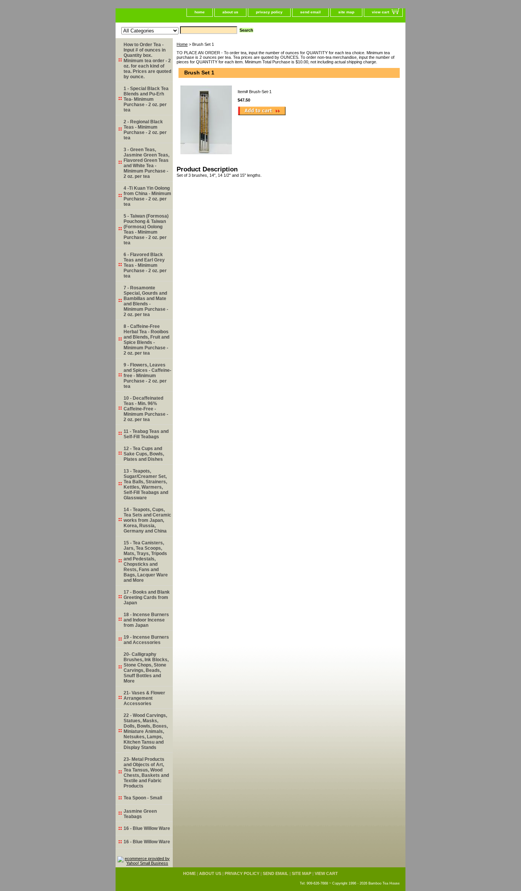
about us (230, 12)
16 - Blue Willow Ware (147, 828)
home (200, 12)
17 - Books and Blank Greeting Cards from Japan (147, 597)
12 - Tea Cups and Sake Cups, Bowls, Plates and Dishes (144, 454)
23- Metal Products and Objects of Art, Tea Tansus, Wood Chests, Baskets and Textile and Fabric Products (146, 773)
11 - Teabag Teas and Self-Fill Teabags (146, 434)
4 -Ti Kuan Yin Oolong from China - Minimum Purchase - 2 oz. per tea (147, 196)
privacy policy (269, 12)
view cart (380, 12)
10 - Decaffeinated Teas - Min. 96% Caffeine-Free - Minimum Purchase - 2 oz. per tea (146, 408)
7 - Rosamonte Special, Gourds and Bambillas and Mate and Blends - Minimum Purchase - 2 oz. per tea (146, 301)
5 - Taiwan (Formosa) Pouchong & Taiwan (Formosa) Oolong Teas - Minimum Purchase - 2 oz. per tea (146, 229)
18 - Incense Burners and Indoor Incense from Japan (146, 620)
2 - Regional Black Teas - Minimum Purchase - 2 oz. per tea (145, 129)
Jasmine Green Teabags (140, 814)
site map (346, 12)
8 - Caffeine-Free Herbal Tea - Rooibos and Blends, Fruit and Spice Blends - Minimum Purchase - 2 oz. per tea (146, 340)
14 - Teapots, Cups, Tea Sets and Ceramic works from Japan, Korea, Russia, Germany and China (147, 520)
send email (310, 12)
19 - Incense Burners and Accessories (146, 639)
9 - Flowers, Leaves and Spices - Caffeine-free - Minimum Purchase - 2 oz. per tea (147, 375)
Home (182, 44)
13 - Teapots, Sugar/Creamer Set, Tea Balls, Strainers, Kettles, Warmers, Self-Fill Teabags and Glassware (146, 484)
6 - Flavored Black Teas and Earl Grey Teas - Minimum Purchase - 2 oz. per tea (145, 265)
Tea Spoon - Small (143, 798)
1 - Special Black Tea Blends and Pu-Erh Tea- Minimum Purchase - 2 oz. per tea (146, 99)
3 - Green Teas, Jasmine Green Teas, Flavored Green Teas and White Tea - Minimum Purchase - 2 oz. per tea (146, 163)
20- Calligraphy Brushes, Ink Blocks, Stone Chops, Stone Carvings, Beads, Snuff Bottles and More (146, 668)
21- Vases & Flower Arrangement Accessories (144, 698)
